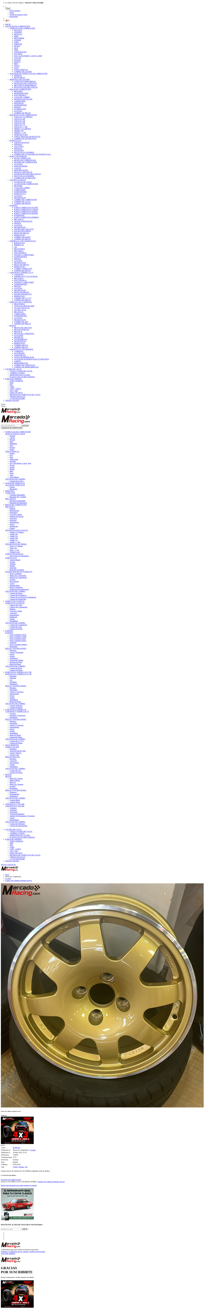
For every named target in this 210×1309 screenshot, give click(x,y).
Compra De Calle (16, 627)
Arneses (12, 562)
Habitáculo (13, 617)
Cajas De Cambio (16, 514)
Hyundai (13, 461)
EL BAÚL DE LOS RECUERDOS (22, 377)
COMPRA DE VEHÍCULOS (24, 365)
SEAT (16, 48)
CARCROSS (18, 274)
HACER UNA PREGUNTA (11, 1180)
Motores (12, 509)
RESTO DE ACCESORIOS (24, 152)
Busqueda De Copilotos (18, 497)
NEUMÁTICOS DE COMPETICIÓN (23, 115)
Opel (11, 457)
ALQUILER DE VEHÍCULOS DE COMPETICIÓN (28, 74)
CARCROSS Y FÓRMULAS (15, 709)
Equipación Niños (16, 662)
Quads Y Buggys (15, 753)
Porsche (12, 448)
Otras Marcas (14, 477)
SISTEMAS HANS (21, 170)
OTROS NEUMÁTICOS (14, 554)
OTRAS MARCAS (21, 70)
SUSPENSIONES (20, 105)
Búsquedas (13, 489)
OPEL (16, 50)
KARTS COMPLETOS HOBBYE (26, 217)
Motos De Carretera (16, 784)
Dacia (12, 473)
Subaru (12, 453)
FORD (16, 42)
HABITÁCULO (15, 140)
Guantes (12, 579)
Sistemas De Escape (17, 516)
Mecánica (13, 688)
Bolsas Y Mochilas (16, 587)
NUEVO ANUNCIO (8, 865)
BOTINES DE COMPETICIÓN (25, 162)
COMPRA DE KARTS (22, 237)
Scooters (13, 786)
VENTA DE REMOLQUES (24, 357)
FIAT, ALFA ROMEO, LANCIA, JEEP (28, 56)
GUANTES (18, 164)
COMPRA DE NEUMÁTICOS (25, 139)
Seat (11, 455)
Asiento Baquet (15, 560)
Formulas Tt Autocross (17, 715)
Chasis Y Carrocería (16, 692)
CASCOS (17, 168)
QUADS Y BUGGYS (22, 308)
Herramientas (14, 820)
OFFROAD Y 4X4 (20, 135)
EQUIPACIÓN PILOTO (23, 294)
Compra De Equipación (18, 599)
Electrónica (13, 513)
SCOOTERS (18, 335)
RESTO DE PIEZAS (21, 233)
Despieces (13, 792)
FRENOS (17, 107)
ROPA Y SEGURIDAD (18, 156)
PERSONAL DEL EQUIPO (20, 79)
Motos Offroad (15, 780)
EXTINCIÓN (19, 150)
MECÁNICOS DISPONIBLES (25, 85)
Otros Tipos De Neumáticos (19, 556)
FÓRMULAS (19, 245)
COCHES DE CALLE (13, 369)
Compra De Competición (18, 625)
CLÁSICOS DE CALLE (23, 182)
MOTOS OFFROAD (21, 330)
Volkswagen (14, 459)
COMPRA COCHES (17, 373)
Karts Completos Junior (18, 639)
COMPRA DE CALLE (22, 202)
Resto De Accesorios (17, 570)
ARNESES (18, 144)
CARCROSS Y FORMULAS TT (17, 711)
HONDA (17, 62)
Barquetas (13, 676)
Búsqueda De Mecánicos (18, 503)
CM (15, 247)
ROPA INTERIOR (20, 166)
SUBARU (17, 40)
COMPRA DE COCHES (23, 72)
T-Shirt (15, 1167)
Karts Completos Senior (18, 641)
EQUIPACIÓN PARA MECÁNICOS (27, 174)
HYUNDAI (18, 54)
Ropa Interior (14, 581)
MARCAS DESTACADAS (15, 434)
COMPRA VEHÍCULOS (23, 269)
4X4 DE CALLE (20, 310)
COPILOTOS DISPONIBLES (25, 81)
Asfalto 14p (14, 534)
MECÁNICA (19, 251)
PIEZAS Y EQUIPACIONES (15, 648)
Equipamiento (14, 794)
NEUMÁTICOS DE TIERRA (16, 544)
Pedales (12, 566)
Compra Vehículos (16, 706)
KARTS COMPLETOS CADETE (26, 209)
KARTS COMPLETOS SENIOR (26, 213)
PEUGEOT (18, 30)
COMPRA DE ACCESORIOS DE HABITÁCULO (32, 154)
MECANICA (19, 219)
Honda (12, 469)
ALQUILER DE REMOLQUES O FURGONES (31, 359)
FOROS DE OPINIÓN (13, 379)
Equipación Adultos (16, 660)
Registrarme (14, 17)
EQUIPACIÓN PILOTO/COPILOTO (18, 572)
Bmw (11, 442)
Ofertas (12, 487)
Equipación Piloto (16, 737)
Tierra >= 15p (14, 550)
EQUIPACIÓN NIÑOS (22, 231)
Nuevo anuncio (15, 11)
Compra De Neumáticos (18, 595)
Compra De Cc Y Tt (17, 741)
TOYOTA (17, 58)
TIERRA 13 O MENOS (22, 129)
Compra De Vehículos (17, 824)
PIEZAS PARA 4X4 (12, 757)
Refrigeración (14, 511)
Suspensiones (14, 522)
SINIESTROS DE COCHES (20, 375)
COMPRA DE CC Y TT (22, 298)
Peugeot (12, 436)
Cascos (12, 583)
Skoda (12, 449)
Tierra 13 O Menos (16, 546)
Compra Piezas (15, 802)
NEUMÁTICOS (20, 198)
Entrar (12, 13)
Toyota (12, 465)
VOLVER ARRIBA (8, 1254)
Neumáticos (14, 621)
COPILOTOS (10, 493)
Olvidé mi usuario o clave (18, 15)
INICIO (8, 24)
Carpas (12, 818)
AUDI (16, 68)
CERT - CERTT (15, 389)
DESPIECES (18, 337)
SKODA (17, 46)
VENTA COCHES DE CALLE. (21, 371)
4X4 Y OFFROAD (12, 745)
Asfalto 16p (14, 538)
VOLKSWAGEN (20, 52)
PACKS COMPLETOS (22, 158)
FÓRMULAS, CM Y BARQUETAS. (23, 241)
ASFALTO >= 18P (20, 127)
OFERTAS (18, 75)
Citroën (12, 438)
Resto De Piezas (15, 664)
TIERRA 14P (19, 131)
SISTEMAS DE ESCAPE (23, 99)
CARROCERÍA (20, 101)
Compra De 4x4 (15, 771)
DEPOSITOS (19, 103)
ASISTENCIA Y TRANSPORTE (21, 349)
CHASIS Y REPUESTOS (23, 221)
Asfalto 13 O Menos (17, 532)
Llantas (12, 528)
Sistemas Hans (15, 585)
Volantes (13, 564)
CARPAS (17, 361)
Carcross (13, 713)
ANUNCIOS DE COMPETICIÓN (17, 26)
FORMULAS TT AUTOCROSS (25, 276)
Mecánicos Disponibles (18, 501)
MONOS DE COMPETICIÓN (25, 160)
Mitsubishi (13, 444)
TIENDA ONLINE (12, 400)
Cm (11, 680)
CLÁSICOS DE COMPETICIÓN (26, 184)
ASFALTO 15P (19, 121)
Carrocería (13, 518)
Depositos (13, 520)
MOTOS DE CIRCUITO (23, 328)
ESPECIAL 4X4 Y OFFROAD (21, 302)
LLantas (8, 879)
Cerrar (8, 8)
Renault (12, 440)
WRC (12, 383)
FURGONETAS (20, 355)
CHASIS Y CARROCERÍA (24, 255)
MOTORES (18, 91)
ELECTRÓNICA (20, 95)
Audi (11, 475)
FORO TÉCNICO (16, 393)
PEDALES (18, 148)
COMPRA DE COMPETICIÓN (25, 200)
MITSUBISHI (19, 38)
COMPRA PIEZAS (21, 347)
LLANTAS (18, 111)
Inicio (7, 875)
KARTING (14, 205)
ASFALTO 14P (19, 119)
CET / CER (14, 391)
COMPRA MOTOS (21, 345)
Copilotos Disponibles (17, 495)
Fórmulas (13, 678)
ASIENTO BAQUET (21, 142)
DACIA (17, 66)
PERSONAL (10, 491)
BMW (16, 36)
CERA (12, 387)
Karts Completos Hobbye (18, 644)
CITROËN (18, 32)
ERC (11, 385)
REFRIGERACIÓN (21, 93)
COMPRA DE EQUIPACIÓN (25, 178)
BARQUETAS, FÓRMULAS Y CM (18, 672)
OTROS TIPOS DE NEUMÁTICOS (27, 137)
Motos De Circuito (16, 778)
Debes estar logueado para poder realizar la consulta (19, 1185)
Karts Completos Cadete (18, 637)
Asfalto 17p (14, 540)
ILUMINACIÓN (20, 109)
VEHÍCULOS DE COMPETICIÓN (22, 28)
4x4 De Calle (14, 755)
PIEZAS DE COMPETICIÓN (20, 89)
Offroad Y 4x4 (15, 552)
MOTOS (13, 326)
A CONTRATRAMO (17, 398)
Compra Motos (15, 800)
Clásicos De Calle (16, 605)
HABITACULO (11, 558)
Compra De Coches (16, 481)
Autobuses (13, 810)
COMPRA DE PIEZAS (22, 113)
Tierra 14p (13, 548)
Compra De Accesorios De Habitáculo (23, 597)
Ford (11, 446)
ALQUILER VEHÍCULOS (15, 483)
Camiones (13, 808)
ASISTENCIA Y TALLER (14, 804)
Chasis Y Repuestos (16, 652)
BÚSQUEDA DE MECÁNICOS (26, 87)
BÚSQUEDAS (19, 77)
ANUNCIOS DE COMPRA (15, 479)
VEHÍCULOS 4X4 (12, 747)
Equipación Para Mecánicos (19, 589)
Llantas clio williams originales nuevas (18, 880)
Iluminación (14, 526)
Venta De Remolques (17, 814)
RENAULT (18, 34)
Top (26, 1167)
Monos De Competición (18, 576)
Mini (11, 471)
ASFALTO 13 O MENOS (23, 117)
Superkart (13, 643)
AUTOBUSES (19, 353)
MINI (16, 64)
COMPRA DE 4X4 (21, 322)
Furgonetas (13, 812)
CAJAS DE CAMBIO (22, 97)
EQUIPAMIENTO (20, 339)
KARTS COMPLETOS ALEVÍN (26, 207)
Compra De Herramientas (18, 826)
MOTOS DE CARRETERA (24, 333)
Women (21, 1167)
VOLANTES (19, 146)
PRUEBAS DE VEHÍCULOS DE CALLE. (25, 395)
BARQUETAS (19, 243)
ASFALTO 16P (19, 123)
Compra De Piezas (16, 593)
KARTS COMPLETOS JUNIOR (26, 211)
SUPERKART (19, 215)
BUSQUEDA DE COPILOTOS (25, 83)
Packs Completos (16, 574)
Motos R (13, 782)
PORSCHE (18, 44)
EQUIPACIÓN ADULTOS (23, 229)
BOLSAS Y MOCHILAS (23, 172)
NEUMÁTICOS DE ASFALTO (16, 530)
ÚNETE (24, 1229)
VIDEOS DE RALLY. (17, 397)
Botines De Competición (18, 578)
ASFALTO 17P (19, 125)
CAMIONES (18, 351)
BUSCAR (25, 426)
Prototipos (13, 682)
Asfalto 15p (14, 536)
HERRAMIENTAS (21, 363)
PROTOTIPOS (19, 249)
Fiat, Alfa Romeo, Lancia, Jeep (20, 463)
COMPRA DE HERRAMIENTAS (26, 367)
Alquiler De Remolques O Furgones (22, 816)
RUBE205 (16, 1148)
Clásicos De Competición (18, 607)
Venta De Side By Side (18, 751)
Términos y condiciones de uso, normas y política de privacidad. (23, 1252)
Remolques (13, 646)
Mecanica (13, 650)
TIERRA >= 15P (20, 133)
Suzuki (12, 467)
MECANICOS (10, 499)
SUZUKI (17, 60)
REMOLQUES (19, 235)
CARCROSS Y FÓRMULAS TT (21, 272)
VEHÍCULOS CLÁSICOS (14, 601)
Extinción (13, 568)
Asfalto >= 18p (15, 542)
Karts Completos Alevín (18, 635)
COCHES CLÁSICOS (18, 180)
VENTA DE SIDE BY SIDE (24, 306)
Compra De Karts (16, 668)
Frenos (12, 524)
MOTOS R (18, 332)
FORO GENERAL (16, 381)
